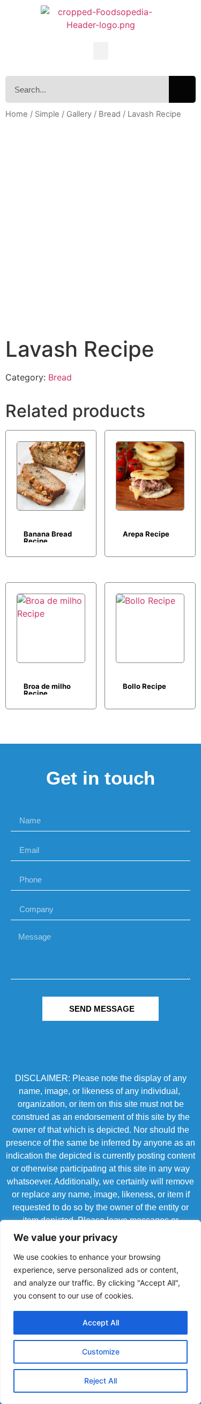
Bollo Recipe (144, 686)
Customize (101, 1351)
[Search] (182, 89)
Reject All (100, 1380)
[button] (100, 51)
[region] (100, 1312)
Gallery (79, 114)
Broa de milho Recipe (47, 688)
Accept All (101, 1322)
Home (16, 114)
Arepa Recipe (146, 534)
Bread (110, 114)
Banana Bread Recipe (48, 536)
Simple (47, 114)
